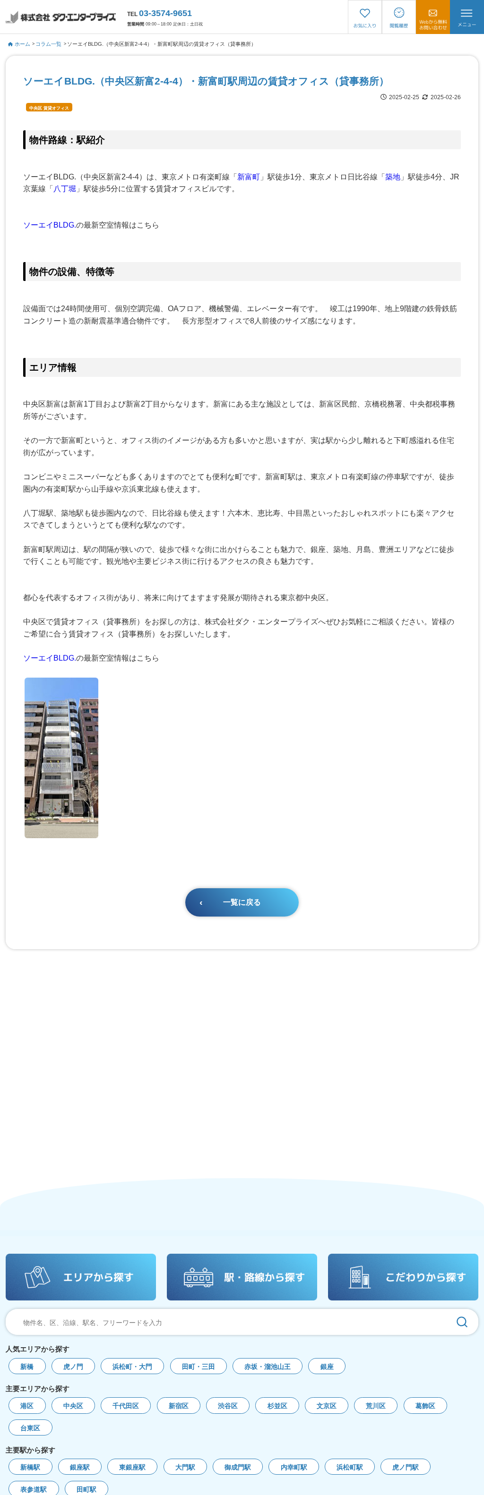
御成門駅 (238, 1467)
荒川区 (376, 1406)
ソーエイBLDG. (49, 225)
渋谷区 (228, 1406)
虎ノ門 (73, 1366)
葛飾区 (425, 1406)
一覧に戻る (242, 902)
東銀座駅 (132, 1467)
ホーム (22, 44)
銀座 (327, 1366)
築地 (392, 177)
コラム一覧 (48, 44)
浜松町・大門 (132, 1366)
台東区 (30, 1428)
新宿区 (179, 1406)
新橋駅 (30, 1467)
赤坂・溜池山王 (267, 1366)
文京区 (327, 1406)
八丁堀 (64, 189)
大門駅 (185, 1467)
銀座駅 (80, 1467)
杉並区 (277, 1406)
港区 (27, 1406)
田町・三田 (198, 1366)
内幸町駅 (294, 1467)
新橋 (27, 1366)
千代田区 (125, 1406)
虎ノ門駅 (405, 1467)
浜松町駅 (350, 1467)
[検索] (462, 1322)
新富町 (248, 177)
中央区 (73, 1406)
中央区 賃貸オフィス (49, 108)
